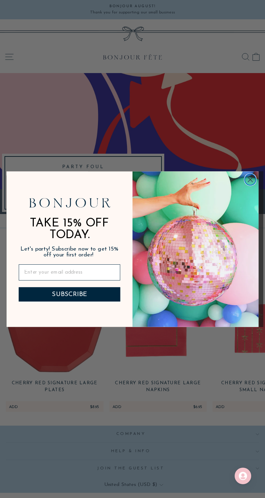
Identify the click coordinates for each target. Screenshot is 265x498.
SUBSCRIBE (69, 294)
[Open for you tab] (243, 476)
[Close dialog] (250, 179)
